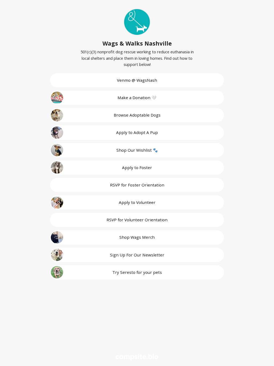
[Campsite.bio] (137, 357)
